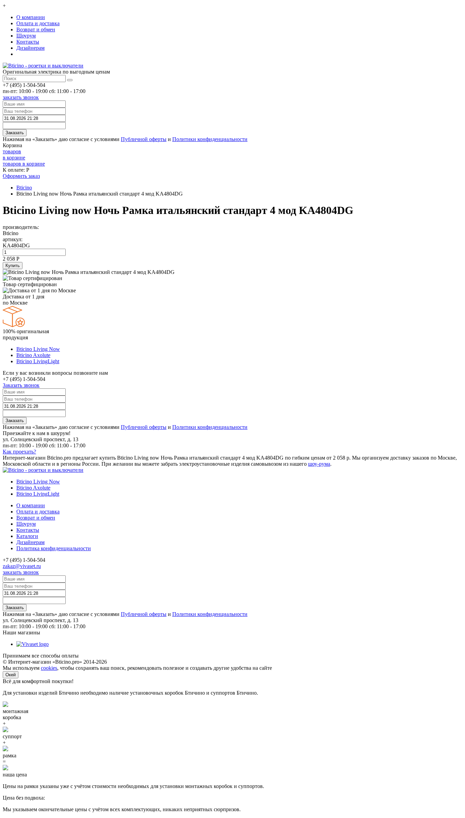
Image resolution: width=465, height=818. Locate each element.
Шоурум (26, 35)
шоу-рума (319, 464)
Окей (10, 674)
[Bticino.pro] (43, 470)
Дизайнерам (30, 48)
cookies (49, 668)
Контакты (27, 42)
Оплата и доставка (38, 23)
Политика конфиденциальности (53, 548)
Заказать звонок (21, 385)
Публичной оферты (143, 139)
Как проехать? (19, 451)
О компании (30, 17)
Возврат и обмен (35, 29)
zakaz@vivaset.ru (22, 566)
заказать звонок (21, 97)
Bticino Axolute (33, 355)
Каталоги (27, 536)
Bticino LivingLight (37, 361)
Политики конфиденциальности (209, 139)
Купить (12, 265)
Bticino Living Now (38, 349)
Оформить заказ (21, 176)
